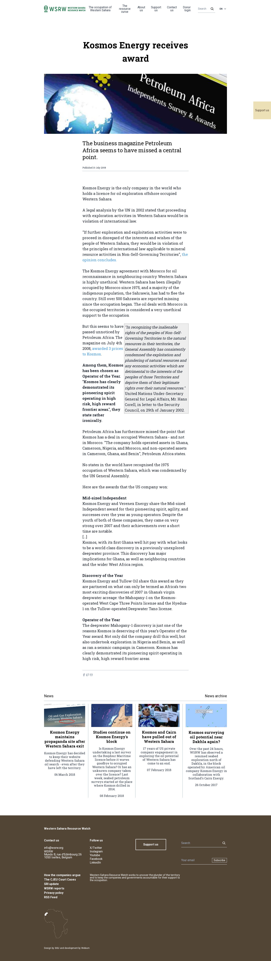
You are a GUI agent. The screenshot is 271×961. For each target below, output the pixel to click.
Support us (262, 110)
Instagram (96, 851)
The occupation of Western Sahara (100, 9)
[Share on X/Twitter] (87, 675)
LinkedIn (95, 862)
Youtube (95, 855)
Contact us (172, 9)
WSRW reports (54, 888)
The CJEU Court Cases (60, 879)
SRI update (51, 884)
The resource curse (125, 8)
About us (141, 9)
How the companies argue (62, 875)
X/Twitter (96, 848)
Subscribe (219, 860)
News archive (216, 696)
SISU (57, 948)
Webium (85, 948)
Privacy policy (53, 893)
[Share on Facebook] (83, 675)
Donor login (187, 9)
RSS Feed (50, 897)
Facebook (96, 859)
